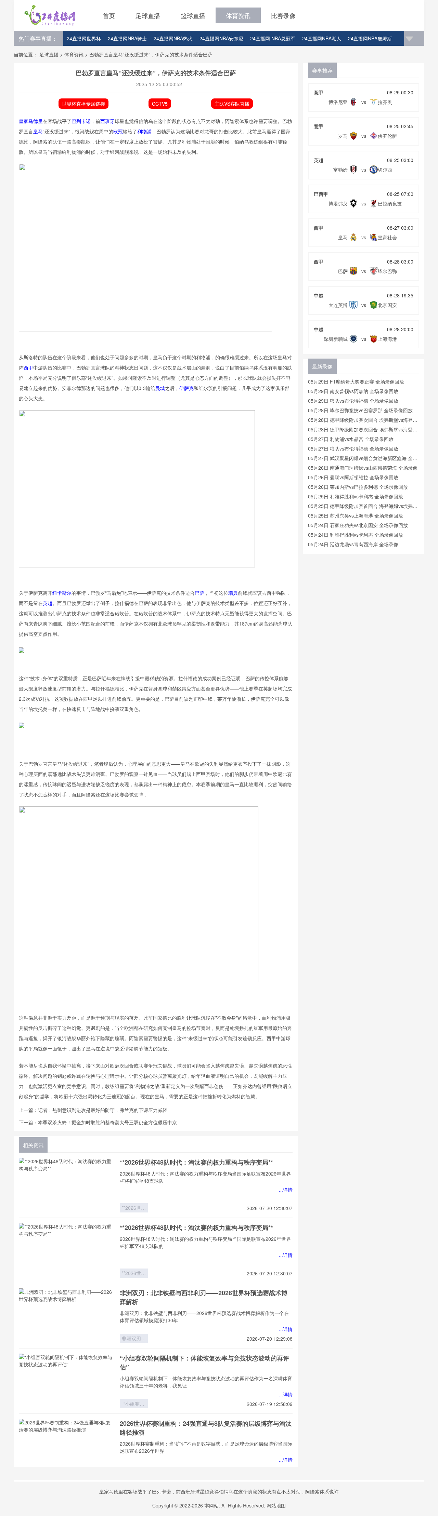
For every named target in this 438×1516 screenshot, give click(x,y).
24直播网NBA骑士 (127, 38)
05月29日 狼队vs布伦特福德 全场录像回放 (353, 400)
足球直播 (148, 15)
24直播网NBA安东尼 (221, 38)
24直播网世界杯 (84, 38)
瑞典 (233, 592)
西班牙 (107, 121)
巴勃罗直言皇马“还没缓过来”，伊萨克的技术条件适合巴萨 (150, 54)
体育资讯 (238, 15)
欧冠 (118, 131)
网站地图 (276, 1505)
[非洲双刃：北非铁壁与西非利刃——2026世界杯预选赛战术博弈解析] (67, 1315)
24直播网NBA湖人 (321, 38)
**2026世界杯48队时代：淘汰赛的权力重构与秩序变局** (196, 1162)
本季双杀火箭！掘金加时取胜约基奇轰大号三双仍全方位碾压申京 (107, 1122)
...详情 (286, 1189)
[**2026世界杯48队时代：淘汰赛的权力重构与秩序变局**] (67, 1185)
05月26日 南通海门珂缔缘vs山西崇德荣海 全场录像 (362, 467)
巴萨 (199, 592)
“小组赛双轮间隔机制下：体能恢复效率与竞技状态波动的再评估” (134, 1404)
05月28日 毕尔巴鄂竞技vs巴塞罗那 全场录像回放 (360, 410)
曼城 (160, 388)
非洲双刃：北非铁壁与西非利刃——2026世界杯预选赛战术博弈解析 (134, 1339)
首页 (109, 15)
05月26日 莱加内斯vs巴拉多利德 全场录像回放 (358, 486)
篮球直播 (193, 15)
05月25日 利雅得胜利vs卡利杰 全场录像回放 (355, 496)
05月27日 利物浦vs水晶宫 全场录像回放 (351, 438)
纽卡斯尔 (62, 592)
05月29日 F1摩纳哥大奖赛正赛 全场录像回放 (356, 381)
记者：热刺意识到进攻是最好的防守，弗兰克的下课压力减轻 (102, 1109)
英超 (47, 603)
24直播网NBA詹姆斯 (370, 38)
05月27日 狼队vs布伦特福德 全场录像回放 (353, 448)
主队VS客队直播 (232, 103)
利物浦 (144, 131)
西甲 (28, 367)
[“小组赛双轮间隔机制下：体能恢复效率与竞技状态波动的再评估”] (67, 1381)
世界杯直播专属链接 (83, 103)
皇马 (38, 131)
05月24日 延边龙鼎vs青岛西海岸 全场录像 (353, 544)
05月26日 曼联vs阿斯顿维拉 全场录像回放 (353, 477)
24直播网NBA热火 (173, 38)
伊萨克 (186, 388)
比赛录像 (283, 15)
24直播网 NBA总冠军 (272, 38)
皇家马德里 (31, 121)
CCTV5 (160, 103)
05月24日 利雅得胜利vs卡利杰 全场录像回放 (355, 534)
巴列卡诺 (81, 121)
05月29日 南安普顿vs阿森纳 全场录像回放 (353, 391)
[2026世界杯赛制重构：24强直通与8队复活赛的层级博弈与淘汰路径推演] (67, 1446)
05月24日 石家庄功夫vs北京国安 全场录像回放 (358, 525)
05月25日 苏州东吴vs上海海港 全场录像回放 (355, 515)
